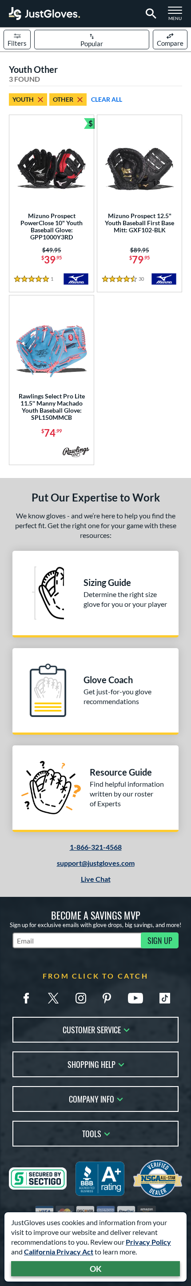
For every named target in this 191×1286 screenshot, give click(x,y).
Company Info (91, 1098)
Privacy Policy (148, 1242)
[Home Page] (44, 13)
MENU (177, 16)
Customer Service (92, 1029)
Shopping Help (91, 1064)
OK (96, 1269)
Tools (91, 1133)
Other (63, 99)
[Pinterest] (107, 998)
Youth (23, 99)
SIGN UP (159, 940)
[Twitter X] (53, 998)
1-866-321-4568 (96, 847)
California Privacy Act (58, 1251)
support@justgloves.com (96, 863)
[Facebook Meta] (26, 998)
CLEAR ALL (106, 99)
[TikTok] (164, 998)
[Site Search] (149, 14)
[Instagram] (81, 998)
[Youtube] (135, 998)
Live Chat (96, 879)
